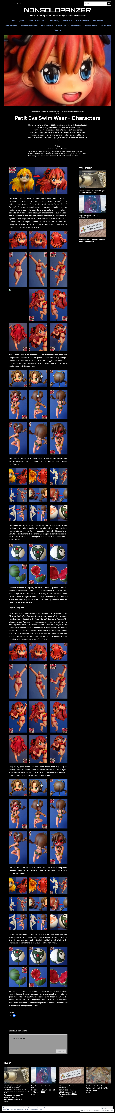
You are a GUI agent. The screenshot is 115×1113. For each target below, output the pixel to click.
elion (46, 619)
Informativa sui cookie (36, 1109)
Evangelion (82, 154)
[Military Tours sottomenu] (73, 20)
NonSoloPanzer (57, 10)
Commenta (61, 1051)
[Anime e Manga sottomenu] (52, 25)
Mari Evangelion (33, 156)
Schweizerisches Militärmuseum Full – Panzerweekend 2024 (92, 240)
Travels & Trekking (99, 1086)
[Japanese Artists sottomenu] (68, 25)
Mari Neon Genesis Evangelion (67, 156)
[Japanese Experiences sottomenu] (37, 25)
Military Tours (7, 1087)
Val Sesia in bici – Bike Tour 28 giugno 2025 (97, 1089)
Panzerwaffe (15, 1087)
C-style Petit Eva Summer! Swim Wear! (40, 201)
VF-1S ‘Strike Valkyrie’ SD (22, 633)
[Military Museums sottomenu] (89, 20)
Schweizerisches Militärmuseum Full (14, 1091)
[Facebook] (14, 3)
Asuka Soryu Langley (49, 152)
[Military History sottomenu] (59, 20)
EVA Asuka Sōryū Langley (68, 154)
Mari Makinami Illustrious (48, 156)
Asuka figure (37, 152)
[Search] (109, 3)
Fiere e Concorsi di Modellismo (39, 1086)
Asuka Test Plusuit (63, 152)
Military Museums (21, 1086)
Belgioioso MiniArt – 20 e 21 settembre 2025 (88, 216)
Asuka (30, 152)
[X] (20, 3)
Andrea (57, 146)
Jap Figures (44, 111)
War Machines (8, 1093)
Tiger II (26, 1091)
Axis (5, 1086)
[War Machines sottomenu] (103, 20)
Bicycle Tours (90, 1086)
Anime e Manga (35, 111)
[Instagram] (17, 3)
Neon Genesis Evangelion (66, 111)
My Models (53, 111)
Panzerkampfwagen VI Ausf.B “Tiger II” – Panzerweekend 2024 (92, 191)
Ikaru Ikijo (21, 218)
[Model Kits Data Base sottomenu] (44, 20)
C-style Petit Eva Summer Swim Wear (47, 154)
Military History (11, 1086)
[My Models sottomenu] (26, 20)
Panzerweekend (8, 1089)
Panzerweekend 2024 (20, 1089)
